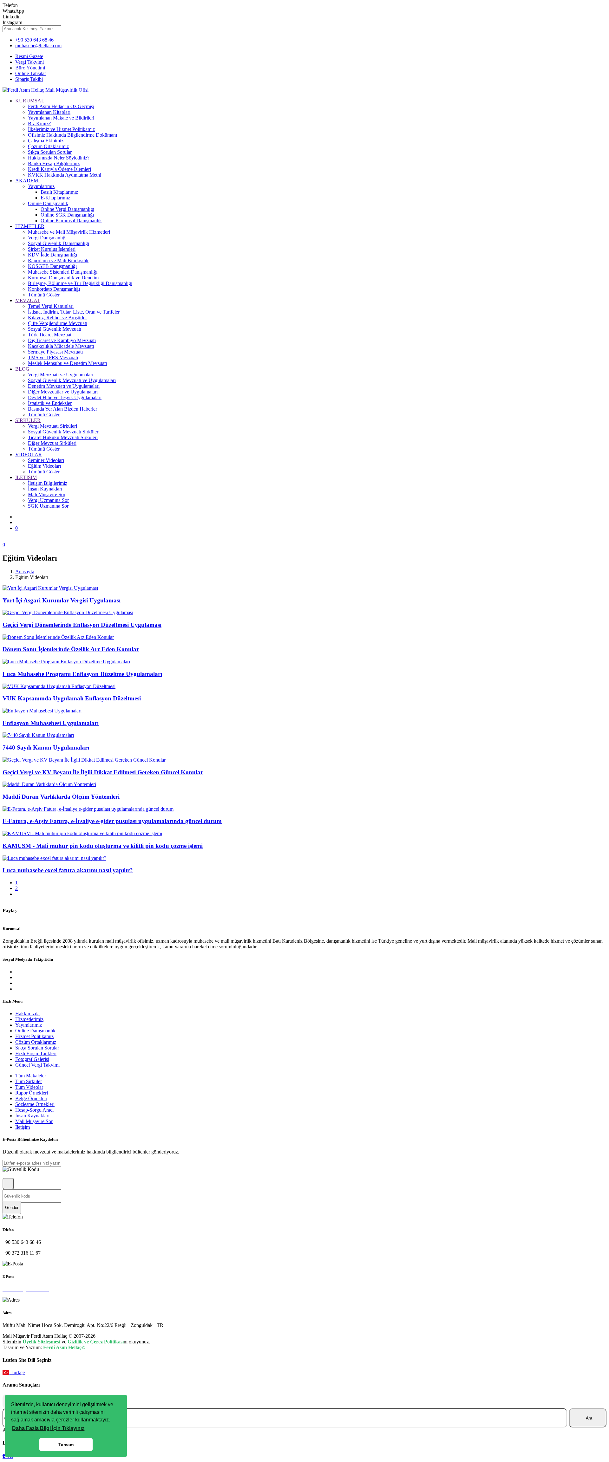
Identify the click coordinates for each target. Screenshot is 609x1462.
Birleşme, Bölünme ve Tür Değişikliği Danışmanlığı (80, 283)
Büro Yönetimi (30, 67)
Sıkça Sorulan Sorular (50, 152)
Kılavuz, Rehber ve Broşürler (57, 317)
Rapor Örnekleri (31, 1092)
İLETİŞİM (26, 477)
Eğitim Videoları (44, 466)
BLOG (22, 369)
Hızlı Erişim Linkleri (35, 1053)
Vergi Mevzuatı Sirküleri (52, 426)
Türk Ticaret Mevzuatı (50, 334)
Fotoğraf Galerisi (32, 1059)
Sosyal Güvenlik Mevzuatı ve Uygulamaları (72, 380)
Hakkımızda (27, 1013)
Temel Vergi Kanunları (51, 306)
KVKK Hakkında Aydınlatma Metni (64, 175)
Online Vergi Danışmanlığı (67, 209)
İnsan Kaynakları (45, 488)
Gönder (11, 1207)
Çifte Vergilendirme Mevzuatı (57, 323)
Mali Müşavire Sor (46, 494)
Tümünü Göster (44, 294)
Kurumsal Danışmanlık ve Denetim (63, 277)
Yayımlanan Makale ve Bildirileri (61, 117)
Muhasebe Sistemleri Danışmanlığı (62, 272)
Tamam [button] (66, 1444)
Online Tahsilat (30, 73)
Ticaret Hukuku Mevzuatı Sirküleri (63, 437)
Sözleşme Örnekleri (35, 1104)
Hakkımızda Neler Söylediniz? (58, 157)
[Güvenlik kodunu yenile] (8, 1183)
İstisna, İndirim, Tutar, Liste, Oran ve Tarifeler (74, 312)
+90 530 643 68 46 (34, 39)
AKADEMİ (27, 180)
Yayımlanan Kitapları (49, 112)
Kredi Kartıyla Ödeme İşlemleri (59, 169)
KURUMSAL (29, 100)
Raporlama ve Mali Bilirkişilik (58, 260)
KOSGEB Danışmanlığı (52, 266)
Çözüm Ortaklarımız (48, 146)
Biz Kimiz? (39, 123)
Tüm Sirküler (28, 1081)
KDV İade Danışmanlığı (52, 254)
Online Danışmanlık (48, 203)
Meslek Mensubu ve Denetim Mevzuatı (67, 363)
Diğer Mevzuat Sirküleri (52, 443)
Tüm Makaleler (30, 1075)
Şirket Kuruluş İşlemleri (51, 249)
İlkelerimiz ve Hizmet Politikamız (61, 129)
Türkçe (17, 1372)
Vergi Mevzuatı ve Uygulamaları (60, 374)
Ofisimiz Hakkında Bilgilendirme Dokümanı (72, 135)
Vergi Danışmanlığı (47, 237)
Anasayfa (24, 571)
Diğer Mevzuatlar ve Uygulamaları (63, 391)
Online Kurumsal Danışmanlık (71, 220)
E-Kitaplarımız (55, 197)
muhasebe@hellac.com (38, 45)
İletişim (22, 1127)
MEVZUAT (27, 300)
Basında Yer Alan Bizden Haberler (62, 409)
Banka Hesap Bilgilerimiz (54, 163)
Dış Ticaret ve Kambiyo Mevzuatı (62, 340)
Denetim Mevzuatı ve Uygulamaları (64, 386)
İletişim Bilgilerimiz (47, 483)
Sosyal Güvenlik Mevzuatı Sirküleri (64, 431)
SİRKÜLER (28, 420)
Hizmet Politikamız (34, 1036)
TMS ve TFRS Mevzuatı (53, 357)
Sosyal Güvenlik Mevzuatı (54, 329)
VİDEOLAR (28, 454)
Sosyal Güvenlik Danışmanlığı (58, 243)
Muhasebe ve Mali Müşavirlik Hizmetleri (69, 232)
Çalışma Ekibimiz (45, 140)
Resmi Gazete (29, 56)
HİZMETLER (29, 226)
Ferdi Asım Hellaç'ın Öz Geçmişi (61, 106)
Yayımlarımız (41, 186)
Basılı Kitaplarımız (59, 192)
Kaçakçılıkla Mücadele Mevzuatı (61, 346)
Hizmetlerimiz (29, 1019)
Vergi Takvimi (29, 62)
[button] (48, 1428)
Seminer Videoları (46, 460)
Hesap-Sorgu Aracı (34, 1110)
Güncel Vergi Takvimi (37, 1065)
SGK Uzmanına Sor (48, 506)
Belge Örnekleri (31, 1098)
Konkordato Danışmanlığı (54, 289)
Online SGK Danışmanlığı (67, 215)
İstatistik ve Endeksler (50, 403)
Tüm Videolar (29, 1087)
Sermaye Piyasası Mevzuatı (55, 351)
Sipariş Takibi (29, 79)
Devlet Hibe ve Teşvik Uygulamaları (65, 397)
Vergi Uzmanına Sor (48, 500)
